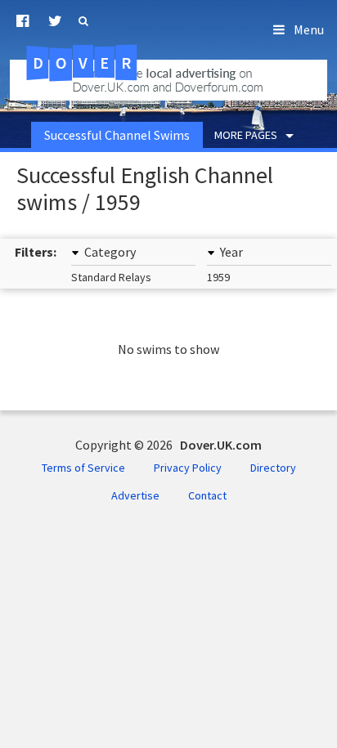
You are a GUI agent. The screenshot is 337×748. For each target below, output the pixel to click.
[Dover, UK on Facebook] (22, 21)
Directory (273, 467)
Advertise (135, 495)
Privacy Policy (188, 467)
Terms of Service (83, 467)
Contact (207, 495)
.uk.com (106, 63)
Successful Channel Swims (117, 135)
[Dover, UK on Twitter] (55, 21)
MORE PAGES (245, 135)
